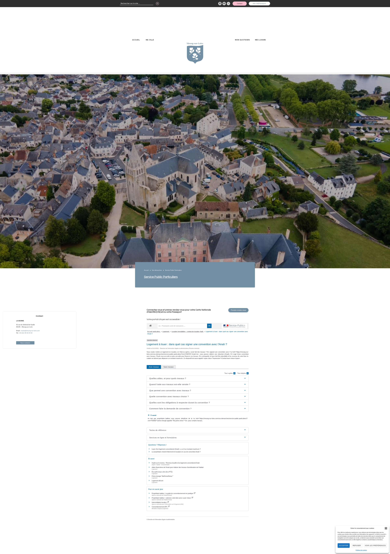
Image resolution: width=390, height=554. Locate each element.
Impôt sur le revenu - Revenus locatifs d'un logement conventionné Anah (176, 463)
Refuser (357, 545)
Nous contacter (25, 343)
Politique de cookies (361, 550)
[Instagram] (228, 3)
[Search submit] (157, 3)
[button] (386, 528)
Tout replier (228, 373)
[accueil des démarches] (150, 325)
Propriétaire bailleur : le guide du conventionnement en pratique (172, 493)
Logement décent (157, 480)
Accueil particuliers (153, 331)
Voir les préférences (375, 545)
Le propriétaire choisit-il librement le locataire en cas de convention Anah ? (176, 452)
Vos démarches (157, 270)
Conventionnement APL (160, 507)
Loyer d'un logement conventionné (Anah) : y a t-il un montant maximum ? (176, 449)
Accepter (343, 545)
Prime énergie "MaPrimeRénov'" (163, 476)
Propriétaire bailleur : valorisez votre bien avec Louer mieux (171, 498)
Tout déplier (242, 373)
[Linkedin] (220, 3)
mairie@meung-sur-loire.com (30, 330)
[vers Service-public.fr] (234, 326)
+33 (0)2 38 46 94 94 (25, 333)
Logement (166, 331)
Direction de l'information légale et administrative (161, 519)
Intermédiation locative (159, 502)
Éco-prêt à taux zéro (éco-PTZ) (162, 472)
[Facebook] (224, 3)
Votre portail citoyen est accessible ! (163, 319)
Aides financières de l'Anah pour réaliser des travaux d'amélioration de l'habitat (177, 467)
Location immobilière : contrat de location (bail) (188, 331)
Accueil (146, 270)
